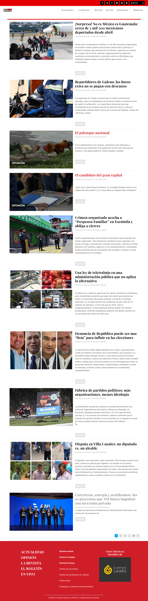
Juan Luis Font (88, 179)
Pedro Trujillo (88, 137)
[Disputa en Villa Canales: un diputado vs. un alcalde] (41, 461)
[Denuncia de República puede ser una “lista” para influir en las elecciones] (41, 350)
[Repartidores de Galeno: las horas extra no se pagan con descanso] (41, 99)
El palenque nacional (92, 132)
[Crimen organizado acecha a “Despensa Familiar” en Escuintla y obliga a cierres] (41, 234)
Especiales (122, 10)
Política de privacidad (68, 569)
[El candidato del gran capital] (41, 192)
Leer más (80, 73)
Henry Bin (87, 36)
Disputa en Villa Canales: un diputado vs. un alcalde (106, 445)
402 (133, 537)
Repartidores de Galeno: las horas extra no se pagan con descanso (103, 83)
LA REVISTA (31, 563)
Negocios (138, 10)
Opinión (103, 137)
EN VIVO (28, 574)
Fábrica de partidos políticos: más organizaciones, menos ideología (103, 392)
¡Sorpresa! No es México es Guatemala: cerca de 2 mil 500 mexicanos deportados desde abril (106, 27)
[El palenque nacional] (41, 150)
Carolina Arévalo (89, 507)
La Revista (84, 10)
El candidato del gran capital (98, 175)
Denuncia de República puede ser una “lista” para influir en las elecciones (106, 335)
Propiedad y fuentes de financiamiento (76, 587)
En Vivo (110, 10)
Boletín (99, 10)
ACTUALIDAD (32, 552)
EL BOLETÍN (31, 568)
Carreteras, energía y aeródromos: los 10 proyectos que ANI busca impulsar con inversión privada (106, 498)
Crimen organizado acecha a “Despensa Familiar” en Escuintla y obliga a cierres (104, 221)
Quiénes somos (66, 551)
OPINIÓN (29, 557)
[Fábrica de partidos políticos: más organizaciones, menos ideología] (41, 407)
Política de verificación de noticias (74, 575)
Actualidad (67, 10)
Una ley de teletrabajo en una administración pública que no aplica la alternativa (105, 276)
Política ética (64, 581)
